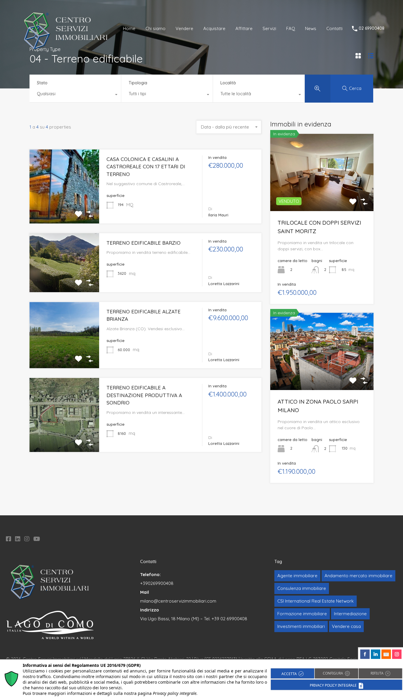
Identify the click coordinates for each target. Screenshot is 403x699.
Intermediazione (350, 613)
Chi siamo (155, 28)
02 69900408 (371, 28)
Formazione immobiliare (302, 613)
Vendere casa (346, 626)
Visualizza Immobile (322, 195)
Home (129, 28)
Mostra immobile (64, 208)
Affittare (244, 28)
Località (228, 82)
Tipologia (138, 82)
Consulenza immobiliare (301, 588)
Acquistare (214, 28)
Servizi (269, 28)
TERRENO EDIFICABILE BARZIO (144, 243)
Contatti (334, 28)
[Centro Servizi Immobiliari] (66, 48)
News (310, 28)
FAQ (290, 28)
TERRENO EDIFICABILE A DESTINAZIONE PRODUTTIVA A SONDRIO (144, 395)
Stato (42, 82)
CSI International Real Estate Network (315, 601)
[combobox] (75, 95)
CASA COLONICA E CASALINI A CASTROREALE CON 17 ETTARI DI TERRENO (146, 166)
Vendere (184, 28)
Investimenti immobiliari (301, 626)
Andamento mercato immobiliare (358, 575)
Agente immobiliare (297, 575)
